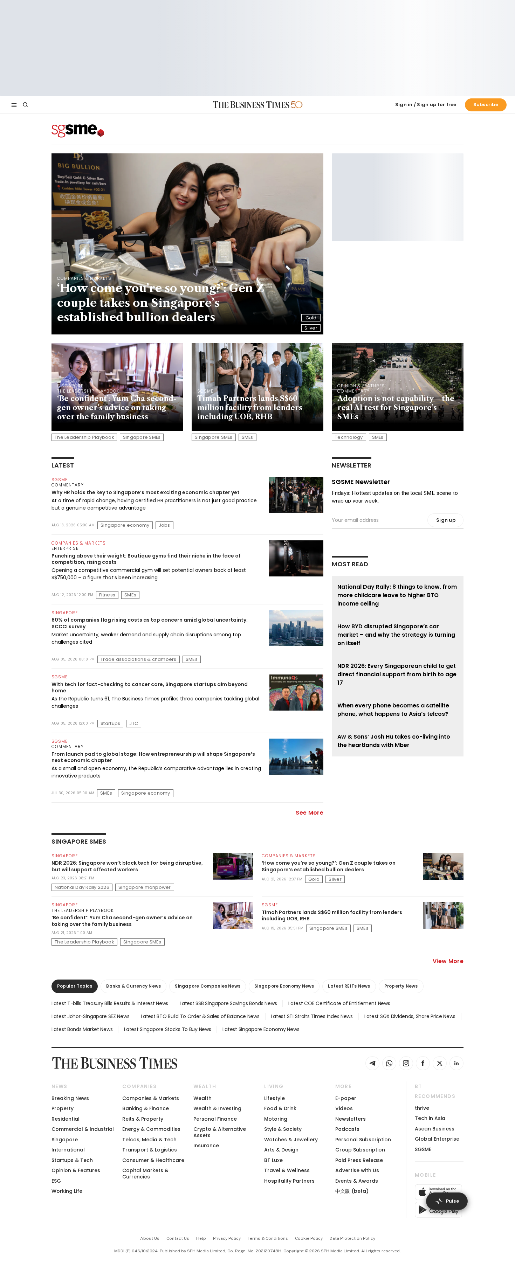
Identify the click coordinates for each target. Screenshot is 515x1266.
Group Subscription (360, 1149)
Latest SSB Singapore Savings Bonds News (228, 1003)
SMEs (247, 437)
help (201, 1238)
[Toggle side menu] (14, 104)
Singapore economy (125, 525)
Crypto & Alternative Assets (219, 1132)
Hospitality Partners (289, 1180)
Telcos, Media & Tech (149, 1139)
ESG (56, 1180)
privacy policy (227, 1238)
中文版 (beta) (352, 1191)
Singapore (65, 1139)
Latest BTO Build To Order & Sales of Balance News (200, 1016)
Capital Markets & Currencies (145, 1173)
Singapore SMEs (142, 437)
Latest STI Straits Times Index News (312, 1016)
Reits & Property (142, 1118)
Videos (344, 1108)
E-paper (345, 1098)
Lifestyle (274, 1098)
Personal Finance (215, 1118)
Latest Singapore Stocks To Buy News (167, 1029)
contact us (177, 1238)
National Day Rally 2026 (82, 887)
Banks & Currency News (133, 986)
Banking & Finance (145, 1108)
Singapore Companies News (207, 986)
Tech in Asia (430, 1118)
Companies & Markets (150, 1098)
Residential (66, 1118)
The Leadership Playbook (84, 437)
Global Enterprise (437, 1138)
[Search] (25, 104)
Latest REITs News (349, 986)
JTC (133, 723)
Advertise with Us (357, 1170)
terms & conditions (268, 1238)
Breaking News (70, 1098)
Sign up (446, 520)
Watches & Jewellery (291, 1139)
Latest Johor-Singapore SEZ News (90, 1016)
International (68, 1149)
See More (309, 813)
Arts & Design (281, 1149)
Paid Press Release (359, 1160)
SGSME (423, 1149)
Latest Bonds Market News (82, 1029)
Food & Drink (280, 1108)
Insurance (206, 1145)
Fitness (107, 595)
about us (149, 1238)
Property (63, 1108)
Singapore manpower (144, 887)
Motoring (275, 1118)
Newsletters (350, 1118)
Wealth (202, 1098)
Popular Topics (74, 986)
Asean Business (434, 1128)
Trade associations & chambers (139, 659)
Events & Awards (356, 1180)
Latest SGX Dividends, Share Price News (409, 1016)
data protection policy (352, 1238)
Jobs (164, 525)
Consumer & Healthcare (153, 1160)
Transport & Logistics (149, 1149)
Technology (349, 437)
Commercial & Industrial (83, 1129)
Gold (311, 318)
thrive (422, 1108)
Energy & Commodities (151, 1129)
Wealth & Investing (217, 1108)
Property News (401, 986)
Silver (310, 328)
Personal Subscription (363, 1139)
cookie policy (309, 1238)
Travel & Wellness (287, 1170)
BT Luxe (273, 1160)
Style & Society (283, 1129)
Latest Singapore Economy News (260, 1029)
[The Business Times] (251, 105)
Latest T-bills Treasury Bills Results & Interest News (110, 1003)
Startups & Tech (72, 1160)
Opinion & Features (76, 1170)
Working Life (67, 1191)
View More (448, 961)
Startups (110, 723)
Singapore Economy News (284, 986)
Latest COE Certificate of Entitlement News (339, 1003)
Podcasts (347, 1129)
